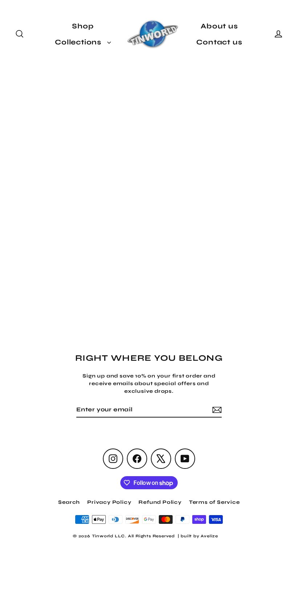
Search (69, 502)
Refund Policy (159, 502)
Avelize (209, 536)
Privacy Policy (109, 502)
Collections (79, 42)
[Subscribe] (216, 410)
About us (219, 26)
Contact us (219, 42)
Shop (82, 26)
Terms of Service (214, 502)
